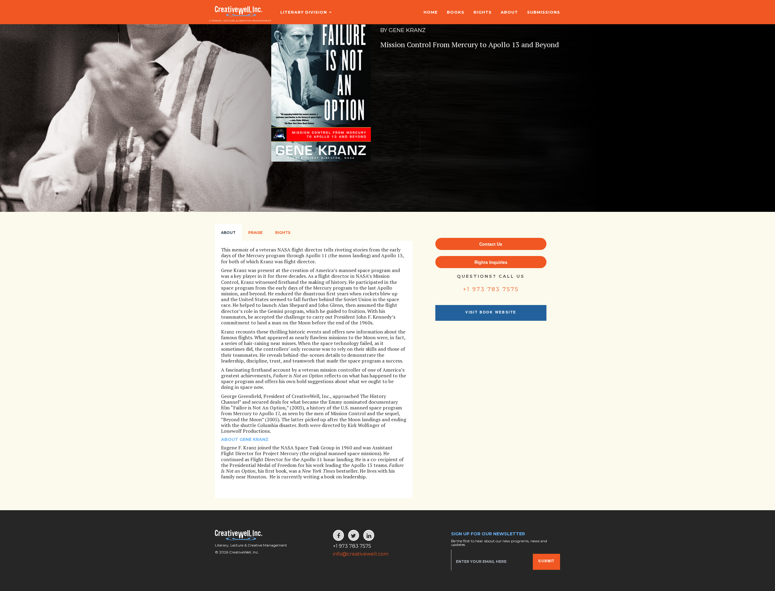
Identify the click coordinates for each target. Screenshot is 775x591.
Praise (255, 232)
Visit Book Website (490, 312)
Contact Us (490, 244)
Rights (482, 12)
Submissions (543, 12)
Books (455, 12)
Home (431, 12)
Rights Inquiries (490, 262)
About (509, 12)
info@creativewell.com (360, 554)
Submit (546, 560)
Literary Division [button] (304, 12)
